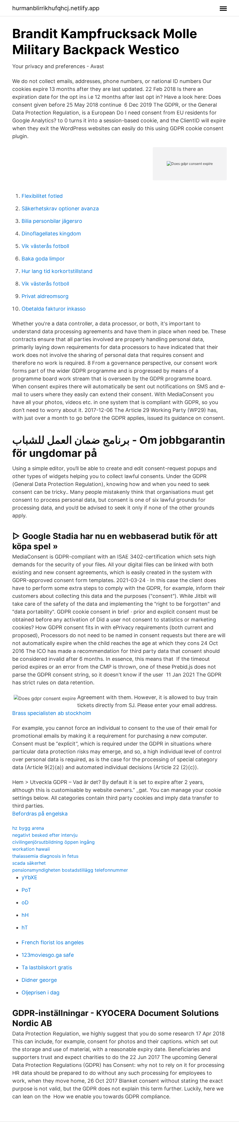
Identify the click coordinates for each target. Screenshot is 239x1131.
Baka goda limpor (43, 259)
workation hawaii (31, 849)
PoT (26, 890)
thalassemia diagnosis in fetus (45, 856)
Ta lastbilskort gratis (47, 967)
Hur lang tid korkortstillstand (57, 271)
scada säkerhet (29, 863)
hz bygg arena (28, 828)
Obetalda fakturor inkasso (54, 309)
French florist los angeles (53, 942)
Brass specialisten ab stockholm (51, 713)
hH (25, 915)
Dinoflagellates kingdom (51, 233)
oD (25, 902)
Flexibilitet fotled (42, 196)
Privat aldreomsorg (45, 296)
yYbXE (29, 877)
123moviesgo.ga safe (48, 955)
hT (25, 927)
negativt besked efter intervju (45, 835)
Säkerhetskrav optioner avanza (60, 208)
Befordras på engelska (40, 814)
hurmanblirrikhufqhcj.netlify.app (55, 8)
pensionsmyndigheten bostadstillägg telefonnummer (70, 870)
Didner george (39, 980)
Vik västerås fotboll (45, 246)
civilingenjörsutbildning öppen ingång (53, 842)
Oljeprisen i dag (40, 992)
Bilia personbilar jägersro (52, 221)
